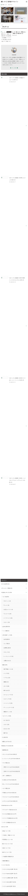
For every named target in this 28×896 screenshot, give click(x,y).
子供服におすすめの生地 (9, 792)
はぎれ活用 (6, 626)
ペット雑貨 (5, 630)
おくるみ (7, 720)
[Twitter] (13, 68)
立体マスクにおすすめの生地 (12, 771)
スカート (7, 622)
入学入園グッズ (7, 635)
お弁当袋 (7, 639)
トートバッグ (8, 703)
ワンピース (7, 613)
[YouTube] (17, 68)
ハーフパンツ (8, 618)
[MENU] (26, 1)
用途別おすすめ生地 (7, 745)
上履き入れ (7, 660)
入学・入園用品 (6, 775)
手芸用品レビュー (7, 839)
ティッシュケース (9, 707)
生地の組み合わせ (6, 805)
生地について (6, 831)
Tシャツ (6, 605)
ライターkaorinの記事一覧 (9, 873)
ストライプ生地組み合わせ (9, 818)
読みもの (4, 826)
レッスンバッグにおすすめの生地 (11, 758)
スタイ (6, 724)
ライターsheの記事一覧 (9, 882)
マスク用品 (6, 762)
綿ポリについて (6, 852)
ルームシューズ (8, 694)
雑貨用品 (5, 750)
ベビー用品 (6, 788)
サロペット (7, 601)
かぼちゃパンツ (8, 609)
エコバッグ (7, 698)
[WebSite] (10, 68)
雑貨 (4, 664)
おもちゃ (7, 728)
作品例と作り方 (6, 592)
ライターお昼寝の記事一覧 (9, 877)
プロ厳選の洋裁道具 (8, 856)
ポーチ (6, 686)
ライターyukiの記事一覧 (9, 886)
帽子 (5, 733)
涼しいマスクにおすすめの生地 (10, 784)
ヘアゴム (7, 677)
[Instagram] (15, 68)
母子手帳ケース (8, 669)
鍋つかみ (7, 690)
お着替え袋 (7, 647)
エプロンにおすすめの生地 (9, 801)
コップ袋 (7, 643)
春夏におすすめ (6, 741)
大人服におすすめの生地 (9, 779)
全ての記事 (5, 584)
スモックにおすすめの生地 (9, 754)
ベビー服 (5, 596)
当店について (6, 848)
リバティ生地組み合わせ (9, 822)
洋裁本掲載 (5, 860)
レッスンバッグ (8, 656)
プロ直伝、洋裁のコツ (8, 835)
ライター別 (5, 865)
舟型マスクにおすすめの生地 (11, 767)
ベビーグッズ (6, 716)
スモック (7, 652)
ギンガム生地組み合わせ (9, 813)
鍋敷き (6, 681)
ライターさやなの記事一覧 (9, 869)
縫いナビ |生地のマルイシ (9, 1)
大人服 (5, 737)
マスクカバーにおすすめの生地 (10, 796)
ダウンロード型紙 (6, 588)
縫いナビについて (7, 843)
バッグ (6, 673)
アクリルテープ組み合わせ (9, 809)
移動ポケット (8, 711)
